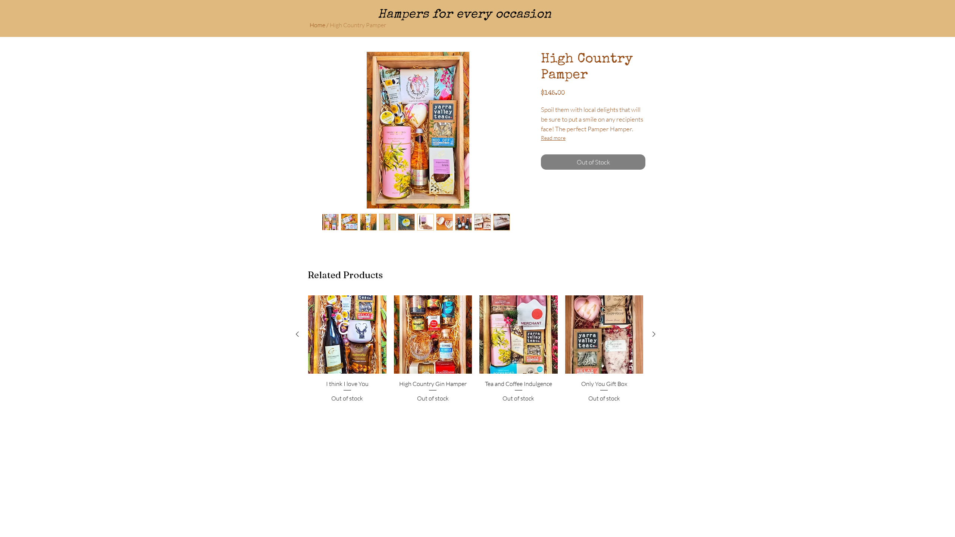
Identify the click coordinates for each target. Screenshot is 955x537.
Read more (553, 138)
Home (317, 25)
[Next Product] (653, 334)
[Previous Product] (297, 334)
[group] (475, 349)
